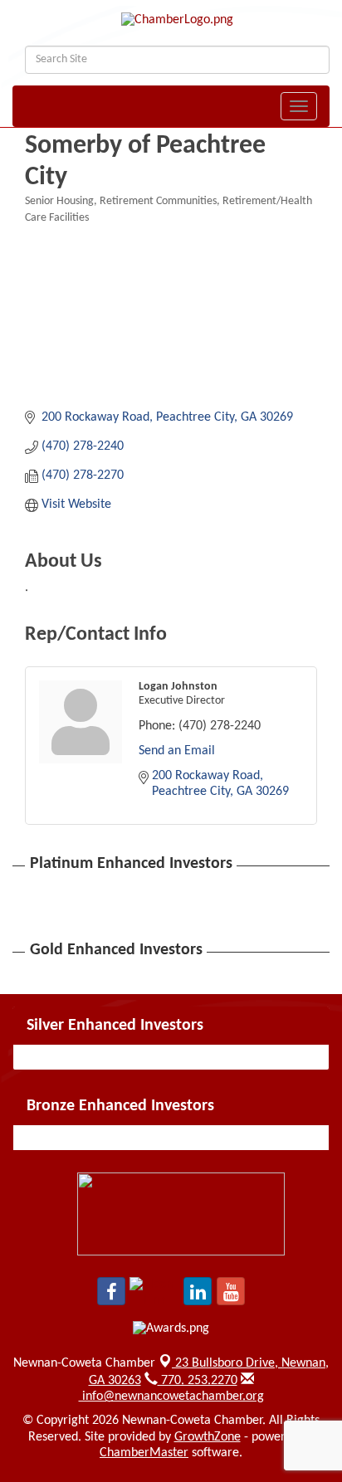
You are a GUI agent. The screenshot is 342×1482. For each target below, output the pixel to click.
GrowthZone (207, 1437)
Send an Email (177, 751)
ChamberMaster (144, 1453)
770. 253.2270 (197, 1380)
